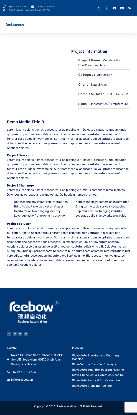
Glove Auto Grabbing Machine (92, 385)
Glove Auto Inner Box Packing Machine (98, 369)
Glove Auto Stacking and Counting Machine (95, 357)
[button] (130, 25)
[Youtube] (15, 334)
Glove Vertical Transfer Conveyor (94, 364)
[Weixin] (26, 334)
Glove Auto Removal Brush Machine (96, 380)
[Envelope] (20, 334)
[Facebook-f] (9, 334)
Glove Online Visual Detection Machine (98, 375)
